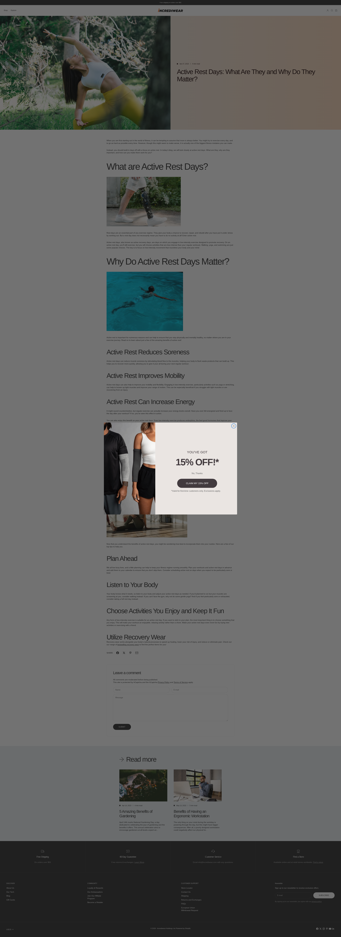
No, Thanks (197, 473)
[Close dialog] (233, 426)
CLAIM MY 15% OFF (197, 483)
